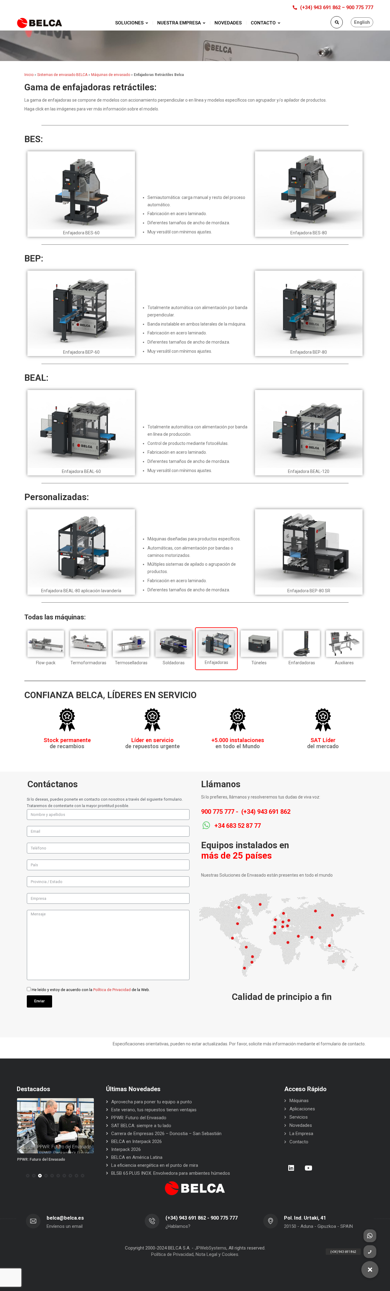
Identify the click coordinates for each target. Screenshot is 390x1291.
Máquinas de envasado (110, 75)
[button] (28, 1175)
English (362, 22)
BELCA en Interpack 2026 (136, 1141)
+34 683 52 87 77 (237, 825)
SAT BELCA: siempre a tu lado (141, 1125)
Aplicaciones (302, 1109)
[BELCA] (39, 23)
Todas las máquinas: (55, 617)
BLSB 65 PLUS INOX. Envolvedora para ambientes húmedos (170, 1173)
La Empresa (301, 1133)
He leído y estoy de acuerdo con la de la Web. (91, 989)
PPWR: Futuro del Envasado (41, 1159)
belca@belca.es (65, 1218)
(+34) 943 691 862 (265, 811)
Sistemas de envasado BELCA (62, 75)
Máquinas (299, 1100)
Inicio (29, 75)
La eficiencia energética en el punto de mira (154, 1165)
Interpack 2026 (126, 1149)
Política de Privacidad (112, 989)
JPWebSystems (210, 1248)
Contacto (298, 1142)
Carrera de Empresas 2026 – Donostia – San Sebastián (166, 1133)
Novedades (300, 1125)
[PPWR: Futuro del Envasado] (55, 1125)
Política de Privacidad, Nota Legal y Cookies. (195, 1254)
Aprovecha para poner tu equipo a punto (151, 1102)
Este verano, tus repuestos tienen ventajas (154, 1109)
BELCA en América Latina (136, 1157)
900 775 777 (217, 811)
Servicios (298, 1117)
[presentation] (19, 1175)
